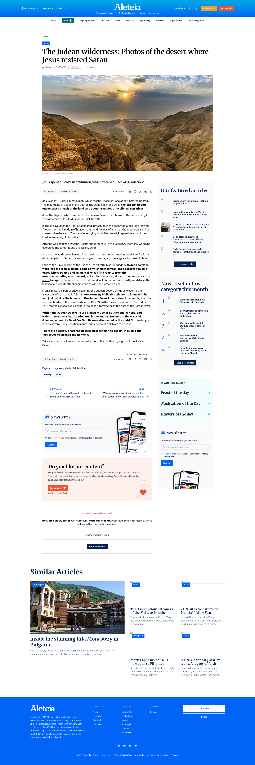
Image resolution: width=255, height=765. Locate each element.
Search (61, 8)
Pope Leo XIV (176, 20)
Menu (53, 20)
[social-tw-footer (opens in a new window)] (130, 746)
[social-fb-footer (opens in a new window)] (124, 746)
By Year (153, 712)
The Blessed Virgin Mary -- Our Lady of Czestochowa (139, 13)
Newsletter (127, 712)
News (117, 20)
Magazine (126, 720)
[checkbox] (46, 438)
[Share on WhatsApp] (151, 191)
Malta (135, 584)
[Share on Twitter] (140, 191)
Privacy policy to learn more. (92, 438)
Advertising (127, 732)
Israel (59, 374)
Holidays (160, 20)
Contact (151, 755)
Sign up (51, 444)
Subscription (127, 724)
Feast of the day (175, 392)
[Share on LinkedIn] (135, 191)
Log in (196, 8)
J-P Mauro (76, 67)
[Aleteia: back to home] (127, 6)
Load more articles (185, 264)
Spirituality (145, 20)
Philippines (138, 635)
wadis (46, 280)
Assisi (186, 584)
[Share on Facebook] (130, 191)
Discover (105, 20)
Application (127, 716)
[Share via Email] (145, 191)
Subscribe (207, 8)
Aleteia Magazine (196, 20)
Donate (224, 8)
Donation (126, 728)
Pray (66, 20)
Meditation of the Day (180, 403)
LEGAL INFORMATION (122, 755)
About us (106, 755)
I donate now (56, 488)
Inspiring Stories (87, 20)
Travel (45, 36)
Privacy (175, 755)
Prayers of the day (177, 414)
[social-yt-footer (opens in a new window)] (119, 746)
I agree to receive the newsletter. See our (76, 438)
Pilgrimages (38, 584)
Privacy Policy (163, 755)
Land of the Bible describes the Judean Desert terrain (75, 265)
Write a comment (97, 546)
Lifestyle (130, 20)
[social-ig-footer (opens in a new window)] (136, 746)
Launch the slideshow (136, 354)
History (47, 374)
